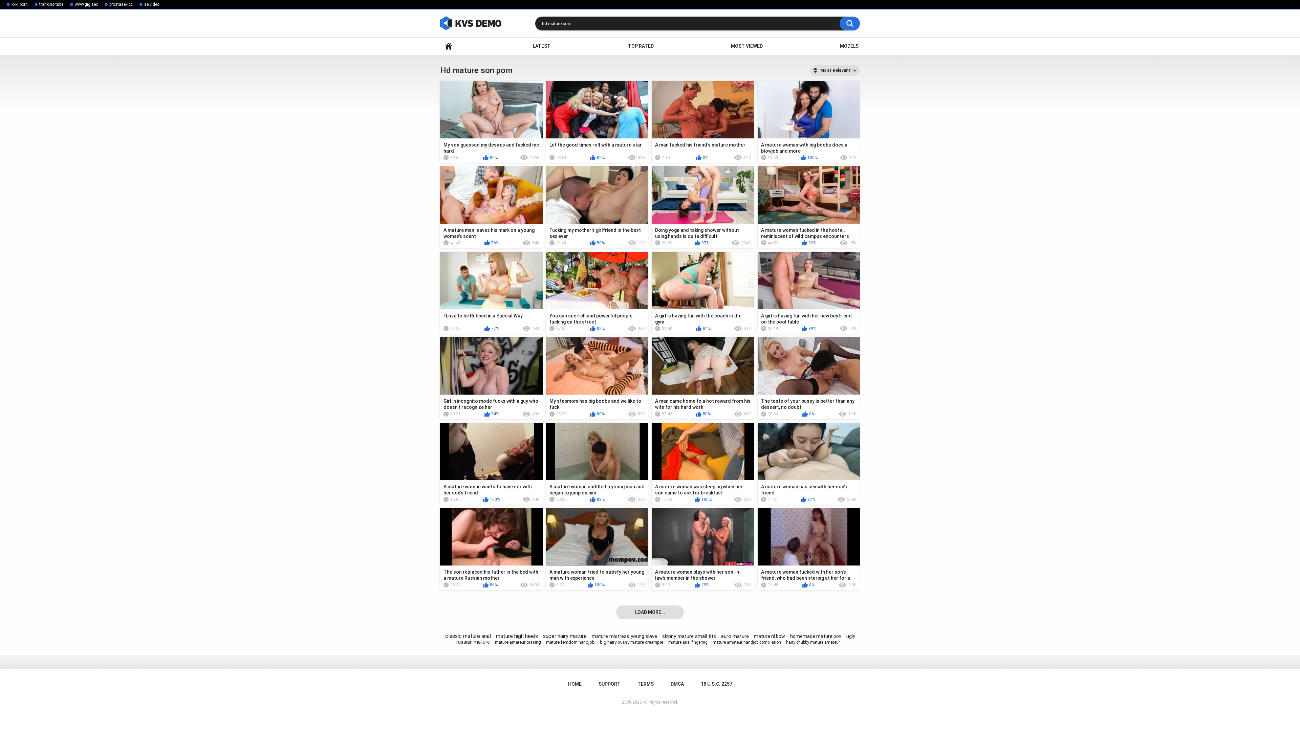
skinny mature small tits (689, 636)
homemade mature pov (815, 636)
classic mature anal (468, 636)
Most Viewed (747, 46)
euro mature (735, 636)
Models (849, 46)
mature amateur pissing (518, 642)
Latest (541, 46)
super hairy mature (565, 636)
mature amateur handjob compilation (747, 642)
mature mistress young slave (624, 636)
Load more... (650, 612)
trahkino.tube (51, 4)
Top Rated (641, 46)
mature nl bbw (769, 636)
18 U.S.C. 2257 (716, 684)
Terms (645, 684)
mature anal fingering (688, 642)
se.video (151, 4)
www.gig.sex (86, 4)
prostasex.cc (121, 4)
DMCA (677, 684)
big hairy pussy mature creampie (631, 642)
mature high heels (517, 636)
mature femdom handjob (570, 642)
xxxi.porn (20, 4)
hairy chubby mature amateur (813, 642)
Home (448, 46)
